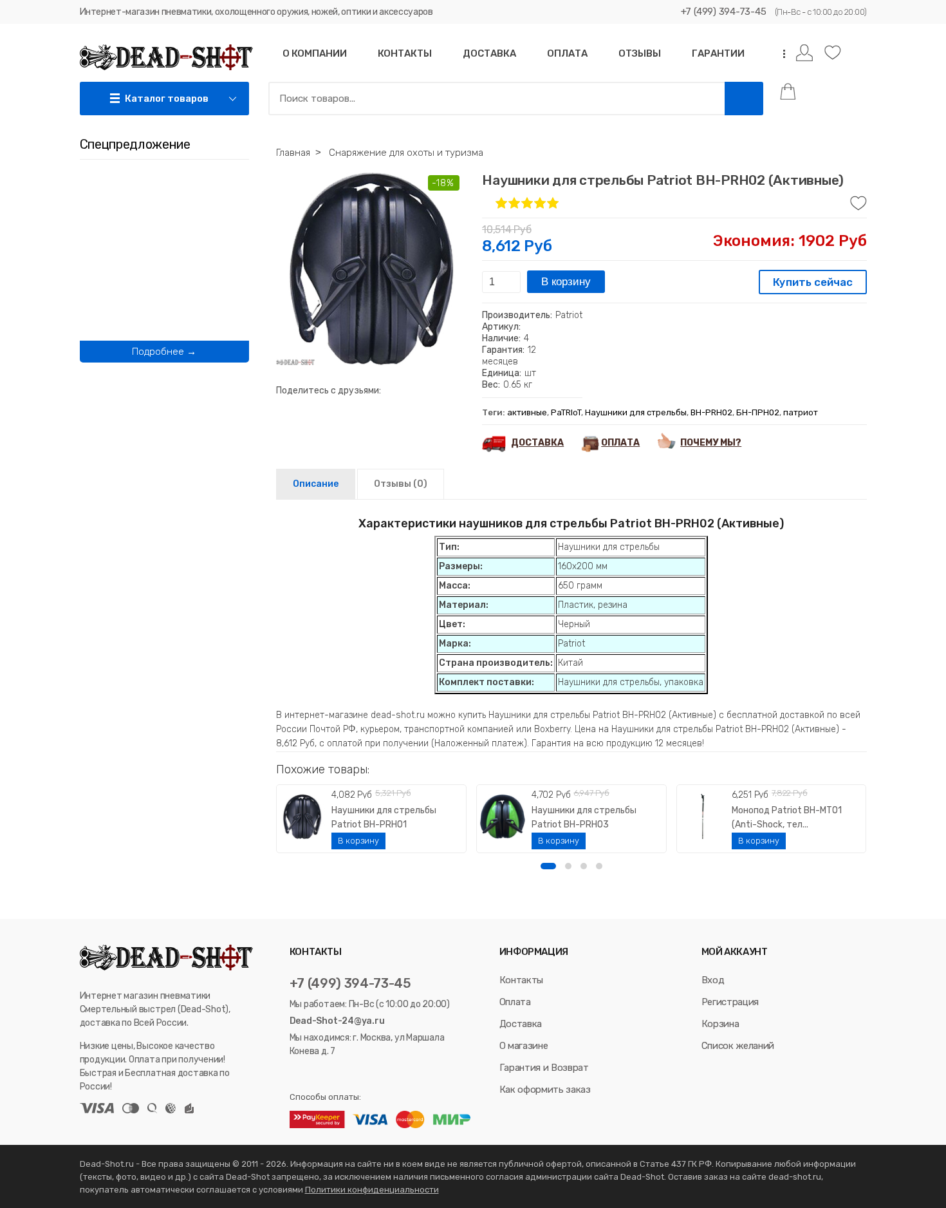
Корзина (720, 1024)
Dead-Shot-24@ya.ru (337, 1020)
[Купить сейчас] (813, 283)
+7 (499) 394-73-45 (723, 11)
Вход (713, 980)
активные (527, 412)
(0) (400, 483)
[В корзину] (358, 841)
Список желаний (737, 1046)
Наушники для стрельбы (636, 412)
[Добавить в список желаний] (858, 203)
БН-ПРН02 (757, 412)
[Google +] (345, 1074)
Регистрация (730, 1002)
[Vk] (296, 1074)
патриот (800, 412)
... (780, 54)
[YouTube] (329, 1074)
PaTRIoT (566, 412)
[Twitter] (311, 1074)
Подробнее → (164, 351)
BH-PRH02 (711, 412)
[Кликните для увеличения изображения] (372, 268)
